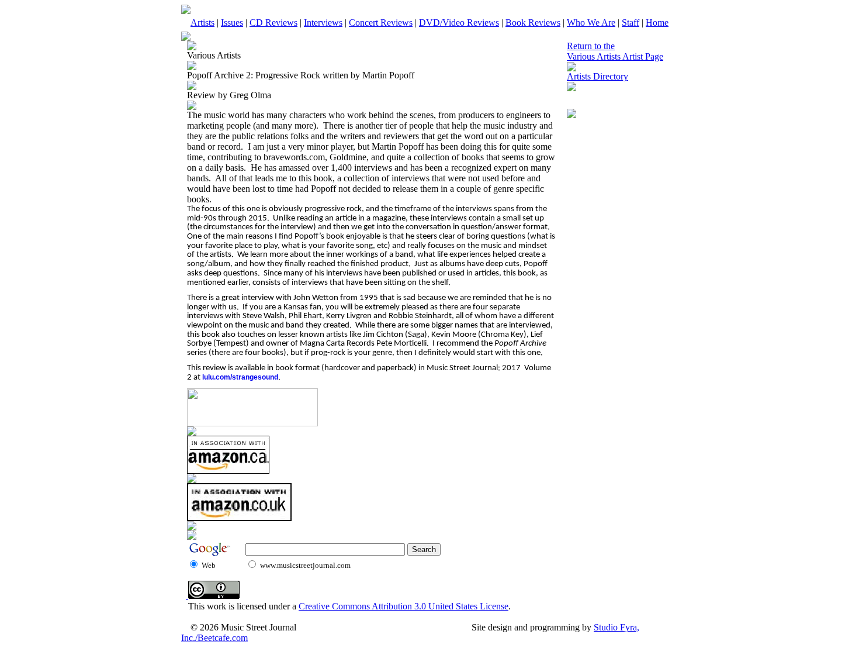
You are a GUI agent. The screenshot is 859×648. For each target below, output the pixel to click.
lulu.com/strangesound (240, 377)
